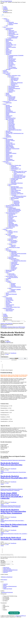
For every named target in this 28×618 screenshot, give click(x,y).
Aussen (9, 164)
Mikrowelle (8, 131)
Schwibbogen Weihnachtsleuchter (13, 205)
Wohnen (5, 229)
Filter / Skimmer (14, 80)
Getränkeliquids (9, 298)
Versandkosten (13, 353)
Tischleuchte (13, 268)
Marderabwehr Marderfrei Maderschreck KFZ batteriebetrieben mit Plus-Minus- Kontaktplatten (13, 511)
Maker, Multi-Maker (10, 119)
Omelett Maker (11, 126)
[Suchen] (25, 321)
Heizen (9, 282)
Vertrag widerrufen (7, 568)
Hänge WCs (13, 245)
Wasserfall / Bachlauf (12, 68)
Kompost (8, 49)
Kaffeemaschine (9, 115)
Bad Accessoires (11, 235)
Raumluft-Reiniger (12, 291)
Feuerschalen (8, 42)
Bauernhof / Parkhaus (10, 140)
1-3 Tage (7, 354)
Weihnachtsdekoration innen (11, 212)
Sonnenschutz (8, 52)
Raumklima (8, 281)
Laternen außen (11, 33)
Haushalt (5, 70)
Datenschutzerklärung (7, 571)
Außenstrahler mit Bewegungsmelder (18, 253)
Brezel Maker (11, 120)
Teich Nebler (11, 63)
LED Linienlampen (15, 264)
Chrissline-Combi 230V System (20, 171)
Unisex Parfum (9, 305)
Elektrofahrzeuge (9, 145)
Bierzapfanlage (9, 106)
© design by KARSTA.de (20, 615)
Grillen (7, 48)
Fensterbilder (13, 188)
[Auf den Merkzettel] (1, 361)
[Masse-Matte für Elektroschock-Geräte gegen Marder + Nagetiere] (14, 521)
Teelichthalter (11, 223)
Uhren (7, 295)
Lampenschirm (14, 263)
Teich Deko (10, 62)
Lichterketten (11, 35)
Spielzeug (5, 138)
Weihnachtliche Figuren (13, 225)
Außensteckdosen (9, 28)
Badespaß (8, 74)
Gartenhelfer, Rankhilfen (11, 47)
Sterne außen (13, 180)
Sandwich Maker (11, 128)
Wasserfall (13, 85)
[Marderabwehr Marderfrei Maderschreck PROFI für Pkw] (13, 327)
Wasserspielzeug (11, 90)
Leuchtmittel (10, 257)
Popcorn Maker (11, 127)
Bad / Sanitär (8, 234)
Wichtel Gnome (11, 226)
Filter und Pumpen (12, 58)
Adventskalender (11, 214)
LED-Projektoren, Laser (13, 34)
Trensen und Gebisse (12, 100)
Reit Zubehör (8, 95)
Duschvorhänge (14, 241)
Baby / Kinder (9, 230)
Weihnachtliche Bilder (12, 224)
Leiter (12, 81)
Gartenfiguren (8, 45)
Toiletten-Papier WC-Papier (14, 247)
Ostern (7, 279)
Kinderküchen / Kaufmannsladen (12, 148)
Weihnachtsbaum (9, 206)
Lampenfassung (14, 261)
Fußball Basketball (9, 146)
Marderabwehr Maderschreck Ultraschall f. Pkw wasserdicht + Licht (13, 538)
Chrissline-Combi (14, 36)
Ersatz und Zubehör (12, 184)
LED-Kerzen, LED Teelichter (17, 193)
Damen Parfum (9, 297)
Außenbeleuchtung (12, 251)
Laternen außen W (15, 167)
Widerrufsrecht (6, 567)
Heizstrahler (13, 285)
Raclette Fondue (9, 132)
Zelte (7, 25)
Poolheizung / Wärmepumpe (17, 82)
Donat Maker (11, 122)
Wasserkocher (8, 136)
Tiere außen (13, 181)
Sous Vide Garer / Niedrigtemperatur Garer (14, 133)
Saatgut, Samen (9, 50)
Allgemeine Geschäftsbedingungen (10, 569)
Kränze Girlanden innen (16, 190)
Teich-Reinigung (11, 64)
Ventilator (13, 290)
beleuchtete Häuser (15, 186)
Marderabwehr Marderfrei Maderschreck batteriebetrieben (11, 464)
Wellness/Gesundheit (7, 308)
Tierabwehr (8, 69)
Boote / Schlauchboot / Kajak (14, 75)
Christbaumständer (12, 208)
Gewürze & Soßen (9, 300)
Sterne (12, 199)
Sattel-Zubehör (11, 99)
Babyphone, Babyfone (13, 231)
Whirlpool (10, 92)
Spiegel (7, 292)
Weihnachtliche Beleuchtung (17, 183)
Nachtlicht (10, 232)
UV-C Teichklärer (12, 67)
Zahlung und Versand (7, 588)
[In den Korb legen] (13, 564)
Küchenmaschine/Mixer (11, 118)
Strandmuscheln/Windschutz (14, 88)
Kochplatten (8, 116)
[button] (14, 359)
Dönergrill (8, 107)
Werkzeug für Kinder (10, 160)
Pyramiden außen (14, 179)
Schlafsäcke (10, 24)
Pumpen (7, 19)
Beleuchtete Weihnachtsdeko (17, 187)
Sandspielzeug (9, 152)
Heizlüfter (13, 284)
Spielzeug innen (9, 156)
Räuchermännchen (12, 221)
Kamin (7, 272)
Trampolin (8, 158)
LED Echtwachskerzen (16, 192)
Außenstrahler (11, 30)
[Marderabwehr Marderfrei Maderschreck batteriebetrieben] (13, 460)
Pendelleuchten (14, 267)
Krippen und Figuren (12, 216)
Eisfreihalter (10, 56)
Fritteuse (7, 114)
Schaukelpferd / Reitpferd (11, 153)
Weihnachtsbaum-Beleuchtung (20, 196)
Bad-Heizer (13, 283)
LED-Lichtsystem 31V (18, 174)
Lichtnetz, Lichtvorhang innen (17, 197)
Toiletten (10, 243)
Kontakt (4, 587)
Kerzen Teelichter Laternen (11, 276)
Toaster (7, 134)
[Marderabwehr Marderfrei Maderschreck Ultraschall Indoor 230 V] (14, 473)
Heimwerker (5, 71)
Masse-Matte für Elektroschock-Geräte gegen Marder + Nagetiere (14, 525)
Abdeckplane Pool (15, 78)
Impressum (5, 572)
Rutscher (7, 151)
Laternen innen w (14, 191)
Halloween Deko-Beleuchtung (20, 260)
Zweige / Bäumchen (15, 204)
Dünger (7, 41)
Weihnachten (5, 161)
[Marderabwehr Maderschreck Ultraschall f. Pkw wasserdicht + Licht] (14, 534)
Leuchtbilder (8, 278)
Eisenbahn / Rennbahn (10, 144)
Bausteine (8, 141)
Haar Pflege (8, 301)
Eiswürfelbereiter (9, 111)
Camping (5, 18)
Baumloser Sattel (11, 96)
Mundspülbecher (14, 236)
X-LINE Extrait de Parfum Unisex (13, 307)
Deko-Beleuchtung (15, 259)
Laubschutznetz (11, 60)
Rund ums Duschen (12, 240)
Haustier (7, 93)
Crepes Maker (11, 121)
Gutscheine (5, 584)
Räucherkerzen (11, 219)
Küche (4, 104)
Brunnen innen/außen (10, 270)
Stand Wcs (13, 246)
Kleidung (8, 94)
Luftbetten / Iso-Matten (13, 23)
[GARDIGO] (4, 325)
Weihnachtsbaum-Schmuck (14, 211)
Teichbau (8, 54)
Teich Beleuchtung (12, 61)
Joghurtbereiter (11, 125)
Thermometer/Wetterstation (11, 294)
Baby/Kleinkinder (9, 139)
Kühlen (9, 288)
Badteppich (10, 239)
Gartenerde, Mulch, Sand (11, 44)
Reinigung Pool (14, 83)
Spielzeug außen (9, 155)
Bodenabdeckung (9, 40)
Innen (9, 185)
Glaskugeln (10, 215)
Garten (4, 27)
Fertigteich (10, 57)
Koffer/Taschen (6, 101)
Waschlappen (13, 242)
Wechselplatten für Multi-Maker (14, 129)
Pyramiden (10, 218)
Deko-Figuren (9, 271)
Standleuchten (16, 203)
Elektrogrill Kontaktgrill (11, 112)
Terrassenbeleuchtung (12, 37)
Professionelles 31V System (19, 177)
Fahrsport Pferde (11, 97)
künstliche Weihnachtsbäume (14, 209)
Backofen (8, 105)
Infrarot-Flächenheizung (16, 287)
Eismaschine (8, 109)
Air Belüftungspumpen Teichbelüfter (15, 55)
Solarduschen (8, 51)
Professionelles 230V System (20, 176)
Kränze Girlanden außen (16, 165)
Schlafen (7, 21)
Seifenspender (14, 237)
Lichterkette (13, 170)
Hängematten (11, 22)
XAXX (4, 296)
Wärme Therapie (9, 310)
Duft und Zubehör (12, 274)
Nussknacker (11, 217)
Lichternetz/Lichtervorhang (16, 178)
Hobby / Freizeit (6, 73)
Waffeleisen (8, 135)
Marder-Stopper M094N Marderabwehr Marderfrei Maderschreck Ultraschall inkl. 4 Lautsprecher (12, 495)
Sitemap (4, 585)
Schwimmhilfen (11, 87)
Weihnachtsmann (9, 228)
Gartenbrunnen (9, 43)
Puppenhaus (8, 149)
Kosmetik (8, 303)
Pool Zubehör (11, 76)
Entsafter (7, 113)
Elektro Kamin (11, 273)
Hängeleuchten (17, 202)
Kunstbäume (13, 166)
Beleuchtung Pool (14, 79)
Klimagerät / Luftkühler (16, 289)
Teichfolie (10, 65)
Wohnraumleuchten (12, 258)
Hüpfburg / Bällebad (10, 147)
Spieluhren (10, 222)
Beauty (7, 248)
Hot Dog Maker (11, 124)
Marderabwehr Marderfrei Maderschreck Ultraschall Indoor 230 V (14, 477)
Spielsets (7, 154)
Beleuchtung (8, 29)
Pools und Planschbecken (13, 86)
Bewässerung (8, 38)
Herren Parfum (9, 302)
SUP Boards (10, 89)
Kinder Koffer (9, 102)
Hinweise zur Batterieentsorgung (10, 586)
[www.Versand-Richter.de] (6, 1)
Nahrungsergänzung (10, 304)
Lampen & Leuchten (12, 31)
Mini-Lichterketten (15, 198)
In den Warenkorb (4, 356)
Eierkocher (8, 108)
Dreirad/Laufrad (9, 142)
